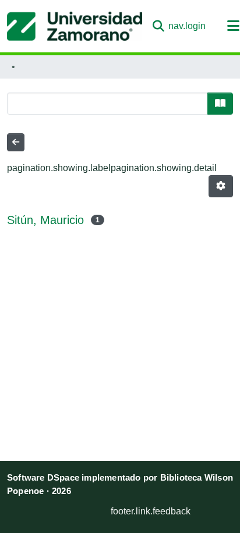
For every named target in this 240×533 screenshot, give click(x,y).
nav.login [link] (187, 26)
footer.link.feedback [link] (150, 511)
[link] (65, 508)
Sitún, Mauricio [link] (45, 220)
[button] (74, 26)
